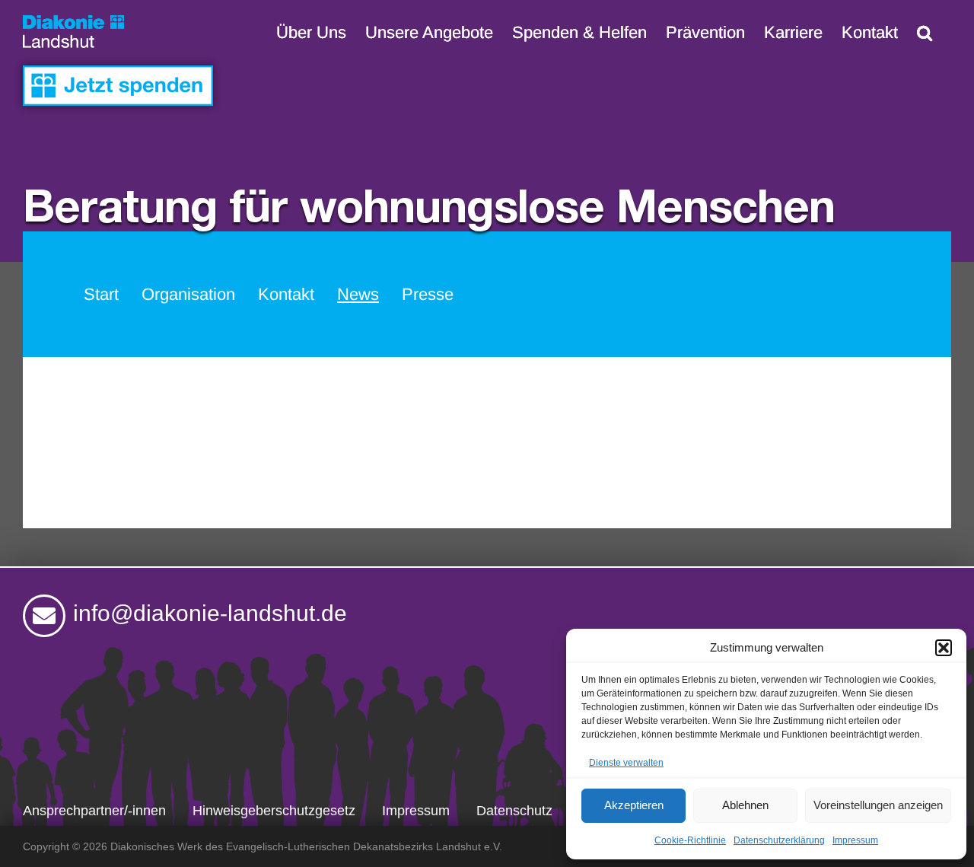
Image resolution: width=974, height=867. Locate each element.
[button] (943, 647)
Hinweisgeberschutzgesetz (274, 810)
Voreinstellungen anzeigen (878, 804)
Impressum (855, 840)
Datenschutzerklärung (779, 840)
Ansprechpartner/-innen (94, 810)
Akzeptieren (634, 804)
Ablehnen (745, 804)
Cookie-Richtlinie (690, 840)
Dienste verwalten (626, 762)
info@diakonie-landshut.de (210, 613)
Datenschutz (514, 810)
